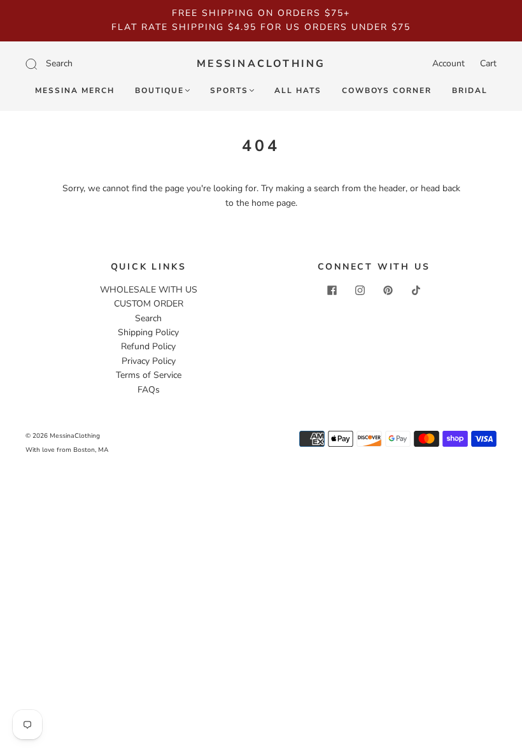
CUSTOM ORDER (148, 304)
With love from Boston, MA (66, 449)
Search (148, 318)
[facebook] (332, 291)
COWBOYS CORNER (387, 91)
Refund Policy (148, 346)
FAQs (149, 390)
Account (448, 63)
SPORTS (229, 91)
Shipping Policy (148, 332)
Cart (488, 63)
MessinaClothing (261, 63)
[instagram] (360, 291)
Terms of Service (148, 375)
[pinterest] (388, 291)
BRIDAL (470, 91)
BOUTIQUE (159, 91)
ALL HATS (297, 91)
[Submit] (91, 64)
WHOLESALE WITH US (148, 290)
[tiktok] (416, 291)
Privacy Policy (149, 361)
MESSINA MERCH (75, 91)
